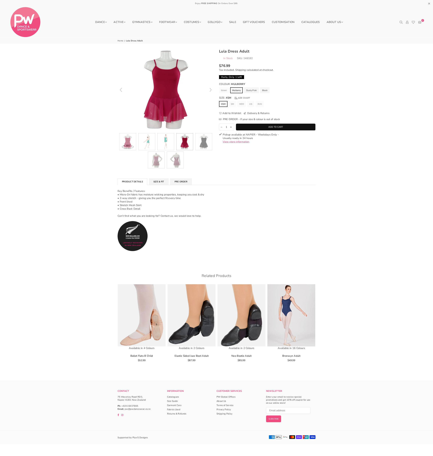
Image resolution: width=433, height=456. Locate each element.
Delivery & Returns (258, 113)
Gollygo (214, 22)
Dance (100, 22)
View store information (236, 141)
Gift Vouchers (254, 22)
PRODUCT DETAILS (132, 181)
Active (118, 22)
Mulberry (236, 90)
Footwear (167, 22)
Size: (234, 97)
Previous (113, 328)
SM (232, 104)
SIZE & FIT (158, 181)
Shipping (240, 70)
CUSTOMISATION (283, 22)
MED (241, 104)
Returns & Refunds (176, 413)
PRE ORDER (181, 181)
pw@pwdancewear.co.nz (138, 409)
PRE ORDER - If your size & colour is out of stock (251, 119)
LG (250, 104)
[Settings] (407, 22)
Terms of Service (225, 405)
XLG (260, 104)
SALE (232, 22)
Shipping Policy (224, 413)
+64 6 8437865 (130, 406)
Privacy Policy (223, 409)
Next (320, 328)
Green (224, 90)
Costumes (191, 22)
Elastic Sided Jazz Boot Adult (192, 356)
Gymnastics (141, 22)
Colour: (232, 84)
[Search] (401, 22)
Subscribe (274, 419)
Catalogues (310, 22)
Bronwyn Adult (291, 356)
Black (265, 90)
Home (120, 40)
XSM (223, 104)
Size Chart (243, 98)
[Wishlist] (413, 22)
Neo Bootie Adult (241, 356)
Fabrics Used (173, 409)
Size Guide (172, 401)
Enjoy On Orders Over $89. (216, 3)
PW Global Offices (225, 396)
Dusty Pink (251, 90)
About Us (334, 22)
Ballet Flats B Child (141, 356)
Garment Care (174, 405)
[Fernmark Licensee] (133, 255)
